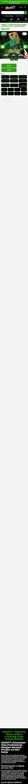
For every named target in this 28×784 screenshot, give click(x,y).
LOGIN (9, 70)
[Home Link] (10, 7)
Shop (2, 7)
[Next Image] (25, 47)
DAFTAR (9, 65)
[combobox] (12, 12)
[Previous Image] (2, 47)
